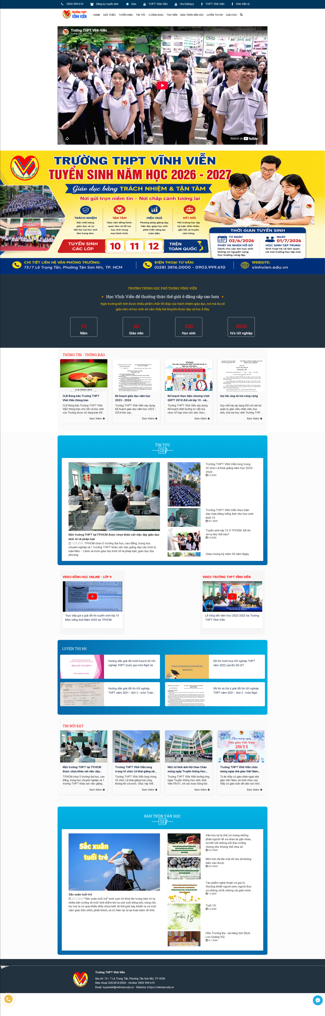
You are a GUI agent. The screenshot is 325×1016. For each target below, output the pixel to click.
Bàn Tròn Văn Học (192, 14)
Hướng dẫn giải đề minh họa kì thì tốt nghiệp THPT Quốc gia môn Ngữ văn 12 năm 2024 (131, 663)
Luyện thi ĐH (215, 14)
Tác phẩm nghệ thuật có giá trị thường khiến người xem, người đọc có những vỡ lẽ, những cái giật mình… (229, 886)
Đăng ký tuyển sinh (107, 4)
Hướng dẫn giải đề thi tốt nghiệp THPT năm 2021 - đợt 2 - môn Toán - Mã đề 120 (131, 691)
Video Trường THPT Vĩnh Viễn (227, 577)
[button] (63, 377)
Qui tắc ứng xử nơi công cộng (239, 396)
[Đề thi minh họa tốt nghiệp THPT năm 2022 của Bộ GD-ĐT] (187, 668)
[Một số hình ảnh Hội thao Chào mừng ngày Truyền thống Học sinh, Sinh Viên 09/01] (188, 748)
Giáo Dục (231, 14)
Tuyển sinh (126, 14)
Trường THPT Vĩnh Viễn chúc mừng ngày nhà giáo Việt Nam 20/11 (239, 770)
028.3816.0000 (117, 982)
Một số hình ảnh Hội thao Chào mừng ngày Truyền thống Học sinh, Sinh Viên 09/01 (187, 770)
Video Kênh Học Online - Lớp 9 (87, 577)
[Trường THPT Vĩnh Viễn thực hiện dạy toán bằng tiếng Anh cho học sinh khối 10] (184, 517)
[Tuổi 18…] (184, 916)
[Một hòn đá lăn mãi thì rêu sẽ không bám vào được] (184, 868)
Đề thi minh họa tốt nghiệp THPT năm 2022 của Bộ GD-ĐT (234, 663)
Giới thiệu (109, 14)
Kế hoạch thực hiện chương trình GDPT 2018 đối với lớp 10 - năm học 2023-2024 (188, 398)
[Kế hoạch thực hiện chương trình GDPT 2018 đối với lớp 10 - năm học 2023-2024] (188, 375)
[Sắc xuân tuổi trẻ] (114, 862)
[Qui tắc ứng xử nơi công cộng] (241, 376)
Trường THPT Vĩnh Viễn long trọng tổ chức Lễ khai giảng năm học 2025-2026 (229, 467)
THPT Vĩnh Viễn (158, 4)
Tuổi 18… (212, 905)
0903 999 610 (75, 4)
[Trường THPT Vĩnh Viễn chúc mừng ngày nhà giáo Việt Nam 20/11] (241, 750)
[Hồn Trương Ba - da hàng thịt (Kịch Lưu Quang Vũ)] (184, 940)
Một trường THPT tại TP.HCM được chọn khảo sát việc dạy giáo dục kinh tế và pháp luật (82, 770)
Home (96, 14)
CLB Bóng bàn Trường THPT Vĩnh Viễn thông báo (81, 398)
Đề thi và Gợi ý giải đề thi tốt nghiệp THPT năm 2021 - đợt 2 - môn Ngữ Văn (236, 691)
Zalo (133, 4)
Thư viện (171, 14)
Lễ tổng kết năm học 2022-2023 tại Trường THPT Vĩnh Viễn (232, 617)
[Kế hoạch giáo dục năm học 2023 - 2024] (136, 391)
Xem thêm (95, 418)
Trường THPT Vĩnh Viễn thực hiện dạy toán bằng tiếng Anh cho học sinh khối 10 (229, 513)
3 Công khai (155, 14)
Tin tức (140, 14)
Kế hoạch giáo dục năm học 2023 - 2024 (132, 398)
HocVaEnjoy (187, 4)
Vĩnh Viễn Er (243, 4)
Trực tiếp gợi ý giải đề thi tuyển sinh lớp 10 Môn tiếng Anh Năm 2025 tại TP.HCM (92, 617)
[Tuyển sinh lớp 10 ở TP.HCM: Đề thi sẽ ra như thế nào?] (184, 539)
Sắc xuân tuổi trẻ (80, 894)
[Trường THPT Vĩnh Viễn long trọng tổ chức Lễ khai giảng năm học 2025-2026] (184, 484)
